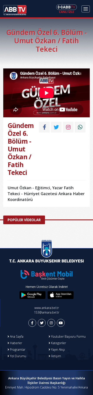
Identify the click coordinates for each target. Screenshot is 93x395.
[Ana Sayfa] (14, 8)
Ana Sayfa (16, 336)
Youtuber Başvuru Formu (68, 336)
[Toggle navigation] (86, 8)
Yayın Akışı (57, 349)
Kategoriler (58, 343)
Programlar (17, 349)
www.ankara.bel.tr (46, 308)
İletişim (55, 356)
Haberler (15, 343)
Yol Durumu (17, 356)
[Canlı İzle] (66, 8)
